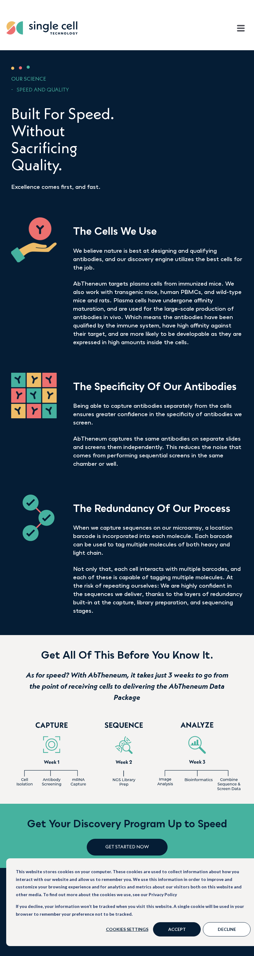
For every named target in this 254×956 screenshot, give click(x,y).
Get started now (127, 847)
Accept (177, 929)
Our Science (28, 79)
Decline (227, 929)
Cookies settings (127, 929)
